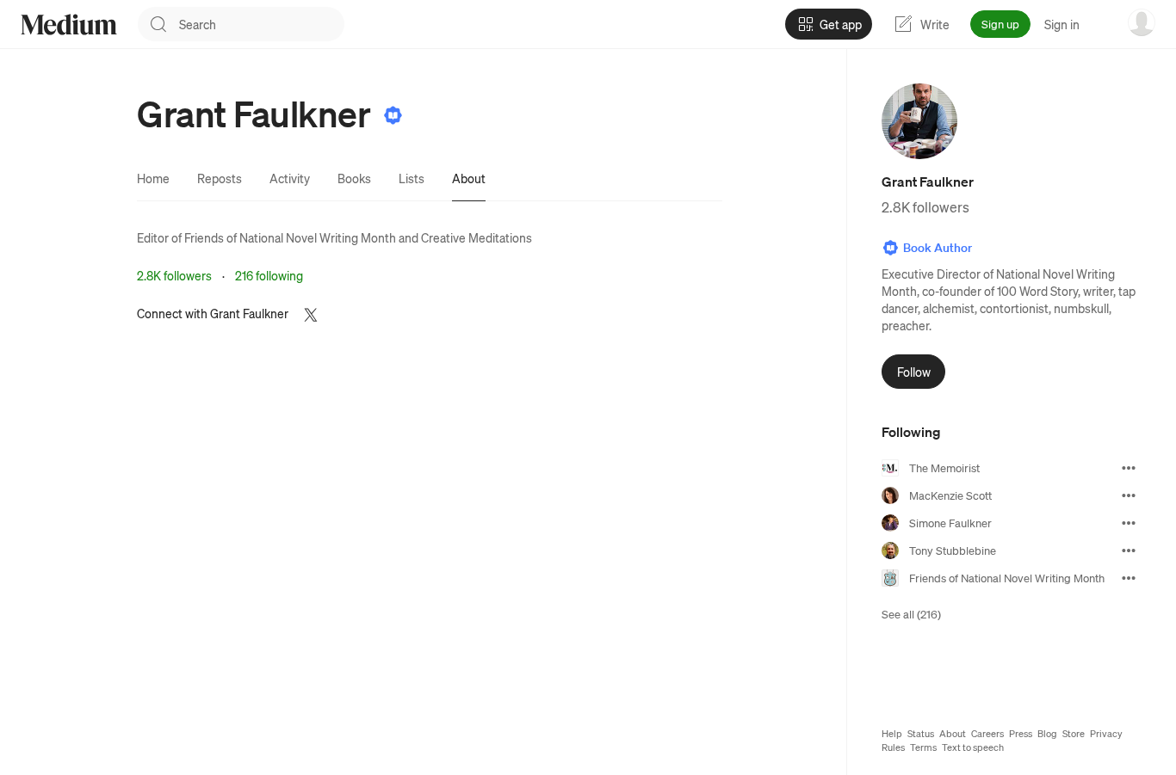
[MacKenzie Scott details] (1128, 495)
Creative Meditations (476, 237)
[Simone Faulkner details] (1128, 523)
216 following (269, 275)
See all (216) (911, 613)
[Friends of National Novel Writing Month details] (1128, 578)
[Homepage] (69, 24)
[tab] (153, 178)
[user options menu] (1141, 22)
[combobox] (261, 24)
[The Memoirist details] (1128, 468)
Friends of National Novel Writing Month (290, 237)
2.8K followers (174, 275)
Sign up (1000, 23)
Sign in (1062, 24)
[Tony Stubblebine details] (1128, 550)
